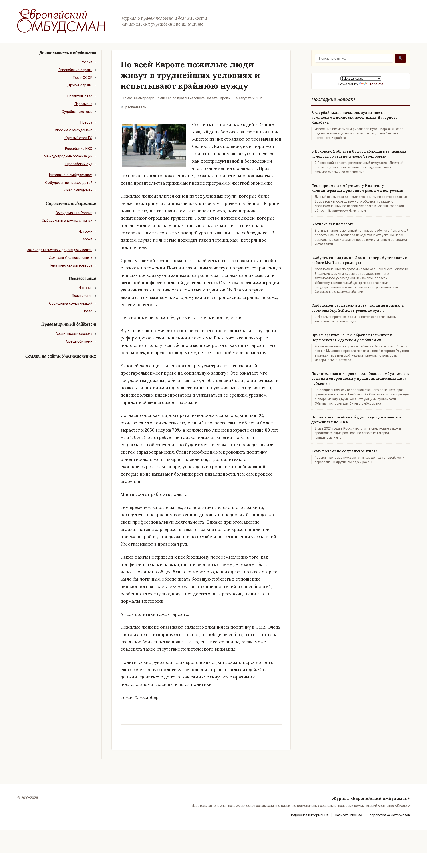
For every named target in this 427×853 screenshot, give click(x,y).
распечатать (135, 107)
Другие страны (79, 85)
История (85, 231)
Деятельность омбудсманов (68, 52)
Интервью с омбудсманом (70, 175)
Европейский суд (78, 164)
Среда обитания (79, 341)
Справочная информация (71, 203)
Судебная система (77, 112)
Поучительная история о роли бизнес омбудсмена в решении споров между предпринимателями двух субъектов (360, 378)
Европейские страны (75, 70)
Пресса (86, 122)
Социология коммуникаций (70, 303)
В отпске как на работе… (334, 224)
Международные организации (68, 156)
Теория (86, 239)
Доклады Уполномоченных (70, 257)
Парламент (83, 104)
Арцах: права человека (74, 333)
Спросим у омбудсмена (73, 130)
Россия (86, 62)
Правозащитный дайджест (68, 324)
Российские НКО (78, 149)
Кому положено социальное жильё (344, 451)
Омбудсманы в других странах (67, 220)
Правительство (79, 96)
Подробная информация (309, 815)
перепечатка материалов (390, 815)
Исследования (82, 278)
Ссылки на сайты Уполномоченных (60, 356)
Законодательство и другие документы (59, 250)
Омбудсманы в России (74, 213)
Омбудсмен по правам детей (68, 183)
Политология (82, 295)
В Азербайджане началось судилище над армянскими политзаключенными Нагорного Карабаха (354, 117)
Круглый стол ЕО (78, 138)
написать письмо (348, 815)
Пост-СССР (82, 78)
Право (87, 311)
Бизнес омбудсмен (76, 190)
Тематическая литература (70, 265)
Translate (375, 84)
